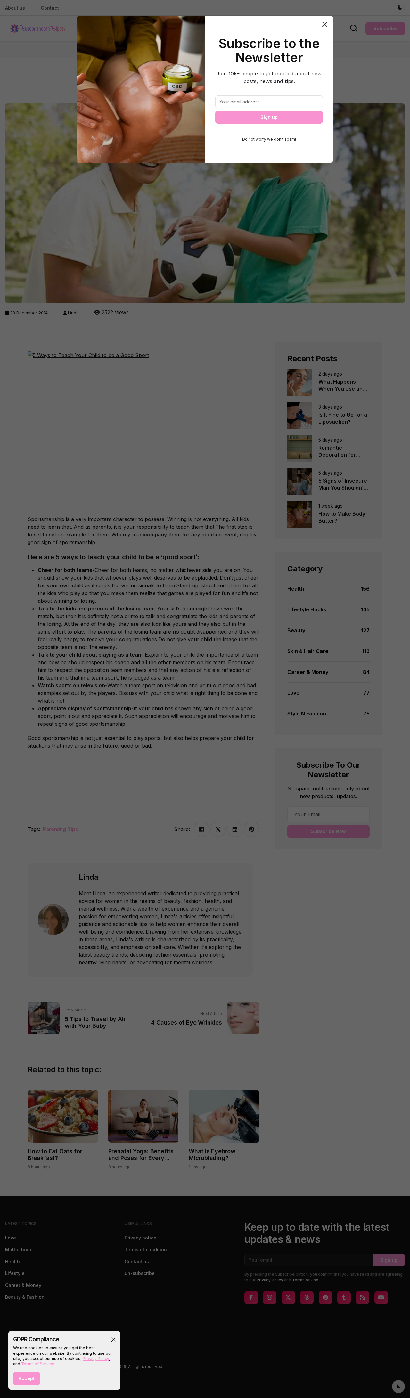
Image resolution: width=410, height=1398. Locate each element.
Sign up (269, 117)
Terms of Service (37, 1363)
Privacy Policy (96, 1358)
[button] (113, 1339)
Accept (27, 1378)
